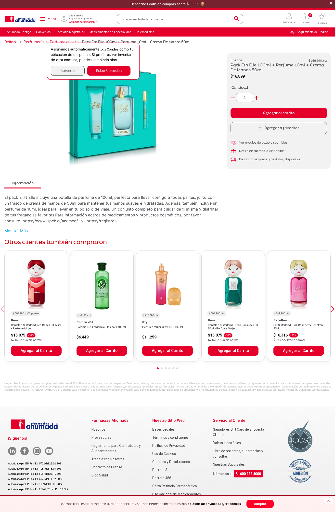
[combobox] (180, 19)
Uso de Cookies (164, 454)
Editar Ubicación (109, 71)
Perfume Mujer (63, 41)
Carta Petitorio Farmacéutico (174, 486)
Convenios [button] (43, 32)
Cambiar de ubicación (82, 21)
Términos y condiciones (170, 437)
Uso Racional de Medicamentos (176, 494)
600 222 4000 (250, 473)
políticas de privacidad (204, 504)
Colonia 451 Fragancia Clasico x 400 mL (102, 327)
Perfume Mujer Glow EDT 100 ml (162, 327)
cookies (235, 504)
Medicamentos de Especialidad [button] (110, 32)
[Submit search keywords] (236, 19)
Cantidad (240, 87)
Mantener (68, 71)
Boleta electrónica (227, 443)
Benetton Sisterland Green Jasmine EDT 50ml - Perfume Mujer (233, 327)
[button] (289, 19)
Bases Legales (163, 429)
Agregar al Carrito (36, 351)
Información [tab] (23, 183)
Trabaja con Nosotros (107, 459)
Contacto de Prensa (106, 467)
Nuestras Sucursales (229, 464)
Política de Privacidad (168, 446)
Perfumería (34, 41)
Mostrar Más (16, 230)
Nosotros (98, 429)
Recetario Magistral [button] (68, 32)
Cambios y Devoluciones (171, 462)
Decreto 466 (161, 478)
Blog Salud (99, 475)
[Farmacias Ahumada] (20, 19)
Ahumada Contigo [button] (19, 32)
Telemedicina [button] (145, 32)
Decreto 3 (159, 470)
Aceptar (260, 504)
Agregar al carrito (279, 113)
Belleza (11, 41)
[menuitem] (309, 32)
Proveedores (101, 437)
